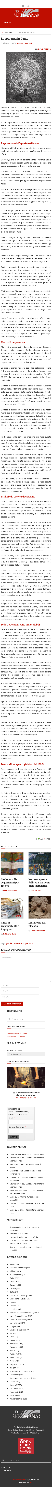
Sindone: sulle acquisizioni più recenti (10, 882)
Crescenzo (14, 1171)
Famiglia (13, 1302)
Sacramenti (14, 1374)
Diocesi (13, 1288)
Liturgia (13, 1326)
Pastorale (13, 1347)
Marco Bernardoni (10, 890)
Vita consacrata (16, 1399)
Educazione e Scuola (18, 1299)
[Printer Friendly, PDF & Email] (43, 840)
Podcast (13, 1350)
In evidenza (14, 1309)
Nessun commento (25, 43)
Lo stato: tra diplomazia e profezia (24, 1237)
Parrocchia (14, 1343)
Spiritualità (14, 1388)
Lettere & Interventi (18, 1319)
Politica (13, 1354)
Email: (11, 1118)
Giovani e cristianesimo (19, 1233)
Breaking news (16, 1274)
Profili (12, 1361)
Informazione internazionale (21, 1312)
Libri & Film (14, 1323)
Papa (12, 1340)
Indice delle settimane (16, 1036)
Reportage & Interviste (19, 1371)
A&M (31, 1482)
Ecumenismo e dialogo (19, 1295)
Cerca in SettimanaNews (17, 1033)
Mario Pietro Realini (18, 1190)
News (12, 1336)
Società (13, 1385)
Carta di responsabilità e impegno (10, 926)
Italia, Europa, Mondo (18, 1316)
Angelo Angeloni (44, 49)
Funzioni (13, 1305)
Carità (12, 1278)
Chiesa (12, 1281)
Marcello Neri (36, 890)
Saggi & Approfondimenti (20, 1378)
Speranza (28, 943)
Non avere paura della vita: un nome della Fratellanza (39, 882)
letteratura (18, 943)
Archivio (13, 1264)
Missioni (13, 1333)
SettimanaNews (19, 1479)
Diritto (12, 1292)
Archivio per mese (14, 1050)
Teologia (13, 1392)
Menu (6, 22)
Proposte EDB (15, 1364)
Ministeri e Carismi (17, 1330)
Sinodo (12, 1381)
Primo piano (15, 1357)
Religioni (13, 1368)
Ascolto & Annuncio (18, 1268)
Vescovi (13, 1395)
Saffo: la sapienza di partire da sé (30, 1154)
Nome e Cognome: (17, 1127)
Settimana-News (9, 934)
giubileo (9, 943)
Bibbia (12, 1271)
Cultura (8, 32)
